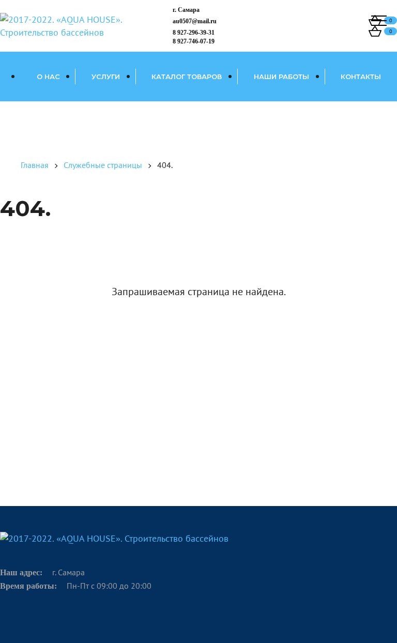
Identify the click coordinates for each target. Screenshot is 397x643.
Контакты (361, 76)
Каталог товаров (186, 76)
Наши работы (281, 76)
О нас (48, 76)
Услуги (105, 76)
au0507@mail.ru (195, 21)
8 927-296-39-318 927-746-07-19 (194, 37)
